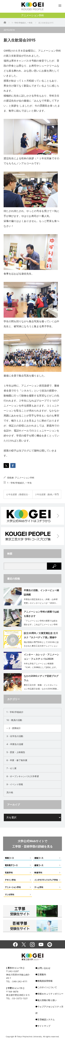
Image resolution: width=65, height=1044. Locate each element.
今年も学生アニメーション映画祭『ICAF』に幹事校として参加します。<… (41, 667)
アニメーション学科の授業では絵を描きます (41, 613)
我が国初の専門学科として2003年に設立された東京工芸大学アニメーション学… (41, 646)
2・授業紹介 (15, 728)
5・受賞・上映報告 (15, 752)
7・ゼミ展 (11, 768)
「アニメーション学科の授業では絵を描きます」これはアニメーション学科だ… (41, 624)
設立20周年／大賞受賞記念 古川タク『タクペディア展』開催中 (41, 635)
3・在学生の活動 (14, 736)
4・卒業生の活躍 (14, 744)
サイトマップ (43, 1026)
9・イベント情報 (14, 784)
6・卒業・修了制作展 (16, 760)
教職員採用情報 (45, 981)
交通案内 (41, 974)
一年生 (28, 482)
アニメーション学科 (24, 477)
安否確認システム (46, 1019)
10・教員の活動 (14, 720)
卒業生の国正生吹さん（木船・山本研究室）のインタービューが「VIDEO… (41, 601)
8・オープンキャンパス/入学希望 (22, 776)
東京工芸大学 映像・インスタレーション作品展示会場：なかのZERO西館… (41, 687)
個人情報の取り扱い (47, 1000)
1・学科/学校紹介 (15, 482)
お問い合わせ (43, 968)
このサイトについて (47, 987)
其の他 (9, 792)
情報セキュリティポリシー (50, 993)
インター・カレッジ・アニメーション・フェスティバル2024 (41, 656)
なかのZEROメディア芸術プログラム (41, 677)
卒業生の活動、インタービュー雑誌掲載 (41, 592)
